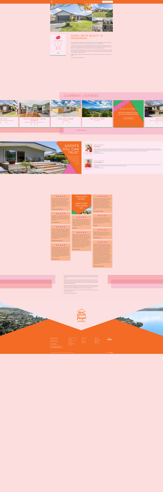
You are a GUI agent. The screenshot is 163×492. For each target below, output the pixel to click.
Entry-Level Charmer (128, 119)
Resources (96, 337)
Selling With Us (84, 337)
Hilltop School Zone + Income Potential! (97, 119)
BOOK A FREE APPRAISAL (56, 347)
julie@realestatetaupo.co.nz (54, 341)
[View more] (66, 108)
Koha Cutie (66, 119)
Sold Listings (70, 345)
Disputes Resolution (97, 340)
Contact (109, 337)
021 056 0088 (55, 337)
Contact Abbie (88, 153)
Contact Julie (88, 168)
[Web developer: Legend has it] (111, 352)
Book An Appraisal (84, 341)
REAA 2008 (96, 341)
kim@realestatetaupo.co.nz (54, 344)
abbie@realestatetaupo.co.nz (54, 338)
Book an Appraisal (107, 1)
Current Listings (92, 1)
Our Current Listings (72, 337)
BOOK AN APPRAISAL (34, 118)
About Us (83, 339)
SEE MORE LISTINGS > (81, 130)
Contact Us (98, 1)
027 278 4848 (55, 340)
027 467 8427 (55, 343)
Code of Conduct (97, 339)
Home (86, 1)
